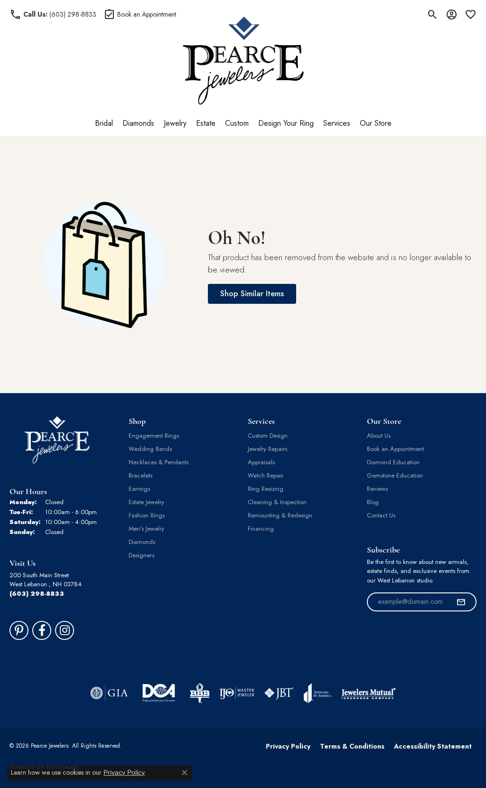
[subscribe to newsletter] (461, 601)
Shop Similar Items (252, 293)
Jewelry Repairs (267, 448)
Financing (261, 528)
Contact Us (381, 515)
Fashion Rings (147, 515)
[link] (52, 14)
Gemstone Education (395, 475)
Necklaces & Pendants (158, 462)
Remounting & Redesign (280, 515)
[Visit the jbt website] (279, 693)
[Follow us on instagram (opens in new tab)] (64, 630)
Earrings (139, 488)
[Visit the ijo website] (237, 693)
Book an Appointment (395, 448)
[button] (433, 14)
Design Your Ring (286, 123)
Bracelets (140, 475)
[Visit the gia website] (109, 693)
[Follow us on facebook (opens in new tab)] (41, 630)
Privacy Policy (288, 746)
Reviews (377, 488)
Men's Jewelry (146, 528)
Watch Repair (265, 475)
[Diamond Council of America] (159, 693)
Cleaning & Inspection (277, 502)
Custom (237, 123)
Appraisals (261, 462)
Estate (205, 123)
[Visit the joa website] (317, 693)
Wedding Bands (150, 448)
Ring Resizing (265, 488)
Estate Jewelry (146, 502)
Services (336, 123)
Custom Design (268, 435)
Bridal (104, 123)
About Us (379, 435)
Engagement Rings (154, 435)
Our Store (376, 123)
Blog (373, 502)
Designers (141, 555)
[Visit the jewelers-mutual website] (368, 693)
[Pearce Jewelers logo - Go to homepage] (243, 60)
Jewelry (175, 123)
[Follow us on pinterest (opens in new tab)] (18, 630)
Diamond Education (393, 462)
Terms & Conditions (352, 746)
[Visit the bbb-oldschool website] (199, 693)
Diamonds (138, 123)
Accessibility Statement (433, 746)
